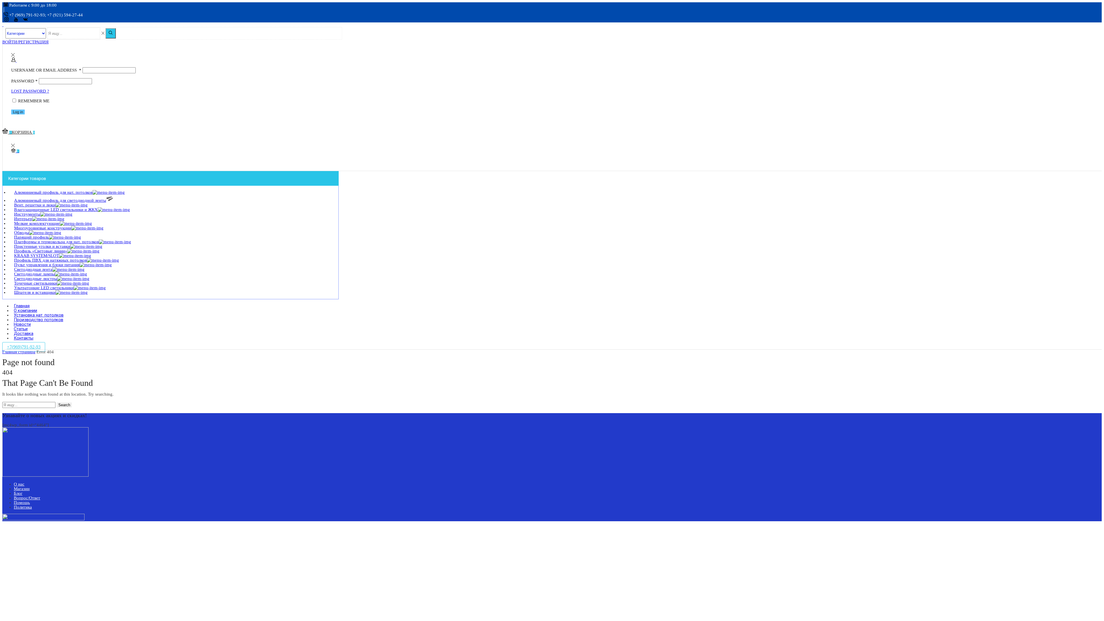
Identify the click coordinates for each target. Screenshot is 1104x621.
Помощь (22, 502)
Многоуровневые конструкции (42, 228)
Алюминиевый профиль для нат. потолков (53, 192)
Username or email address (46, 70)
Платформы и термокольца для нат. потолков (56, 241)
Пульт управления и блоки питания (47, 264)
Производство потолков (38, 319)
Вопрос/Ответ (27, 498)
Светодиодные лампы (34, 274)
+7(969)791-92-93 (24, 346)
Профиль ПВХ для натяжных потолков (50, 260)
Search (64, 405)
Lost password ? (30, 91)
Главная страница (18, 352)
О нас (19, 484)
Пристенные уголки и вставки (42, 246)
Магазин (22, 488)
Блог (18, 493)
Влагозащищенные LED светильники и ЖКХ (56, 209)
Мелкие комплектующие (37, 223)
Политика (23, 507)
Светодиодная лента (33, 269)
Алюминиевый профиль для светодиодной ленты (60, 200)
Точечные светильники (35, 283)
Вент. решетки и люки (34, 205)
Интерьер (23, 218)
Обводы (21, 232)
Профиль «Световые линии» (40, 251)
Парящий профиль (31, 237)
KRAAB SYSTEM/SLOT (36, 255)
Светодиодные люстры (35, 278)
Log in (18, 112)
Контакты (23, 338)
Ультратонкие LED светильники (44, 287)
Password (24, 81)
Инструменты (27, 214)
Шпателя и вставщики (34, 292)
